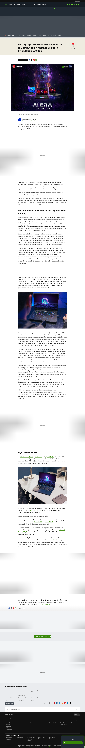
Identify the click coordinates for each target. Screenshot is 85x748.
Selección (12, 4)
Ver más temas (9, 703)
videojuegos (21, 700)
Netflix (59, 35)
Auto (28, 4)
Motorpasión (52, 720)
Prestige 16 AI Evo (36, 510)
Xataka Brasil (8, 739)
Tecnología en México (23, 697)
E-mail (36, 60)
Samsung (35, 35)
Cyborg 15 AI (49, 457)
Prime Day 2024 (9, 697)
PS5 (19, 35)
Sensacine (29, 720)
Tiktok (79, 4)
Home (23, 4)
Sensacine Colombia (29, 740)
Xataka (7, 720)
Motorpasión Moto (53, 722)
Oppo (40, 35)
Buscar (77, 709)
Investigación (9, 690)
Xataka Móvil (8, 722)
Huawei (23, 35)
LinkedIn (68, 703)
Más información (52, 746)
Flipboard (34, 60)
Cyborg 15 (21, 532)
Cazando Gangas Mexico (35, 690)
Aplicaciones (34, 694)
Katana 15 (62, 530)
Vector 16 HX (49, 522)
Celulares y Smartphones (21, 694)
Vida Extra (19, 722)
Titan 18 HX (38, 522)
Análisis (20, 690)
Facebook (67, 4)
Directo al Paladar (42, 720)
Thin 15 (28, 532)
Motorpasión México (52, 738)
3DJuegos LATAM (20, 737)
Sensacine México (31, 737)
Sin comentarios (23, 60)
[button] (29, 119)
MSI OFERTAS (45, 604)
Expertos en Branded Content (28, 120)
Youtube (72, 4)
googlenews (76, 4)
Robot (54, 35)
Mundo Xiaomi (9, 729)
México (7, 700)
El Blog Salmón (74, 720)
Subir (75, 714)
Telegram (60, 703)
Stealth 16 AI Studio (26, 457)
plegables (29, 35)
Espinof (29, 722)
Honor (44, 35)
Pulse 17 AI (38, 457)
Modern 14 (54, 540)
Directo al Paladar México (42, 738)
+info (77, 48)
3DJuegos (19, 720)
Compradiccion (63, 724)
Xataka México (9, 737)
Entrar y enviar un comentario (43, 636)
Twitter (69, 4)
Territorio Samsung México (38, 4)
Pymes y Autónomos (73, 723)
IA (16, 35)
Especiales (8, 694)
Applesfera (8, 724)
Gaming (18, 4)
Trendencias (62, 720)
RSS (62, 703)
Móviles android (34, 697)
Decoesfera (62, 722)
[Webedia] (76, 1)
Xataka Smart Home (8, 727)
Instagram (74, 4)
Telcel (32, 700)
